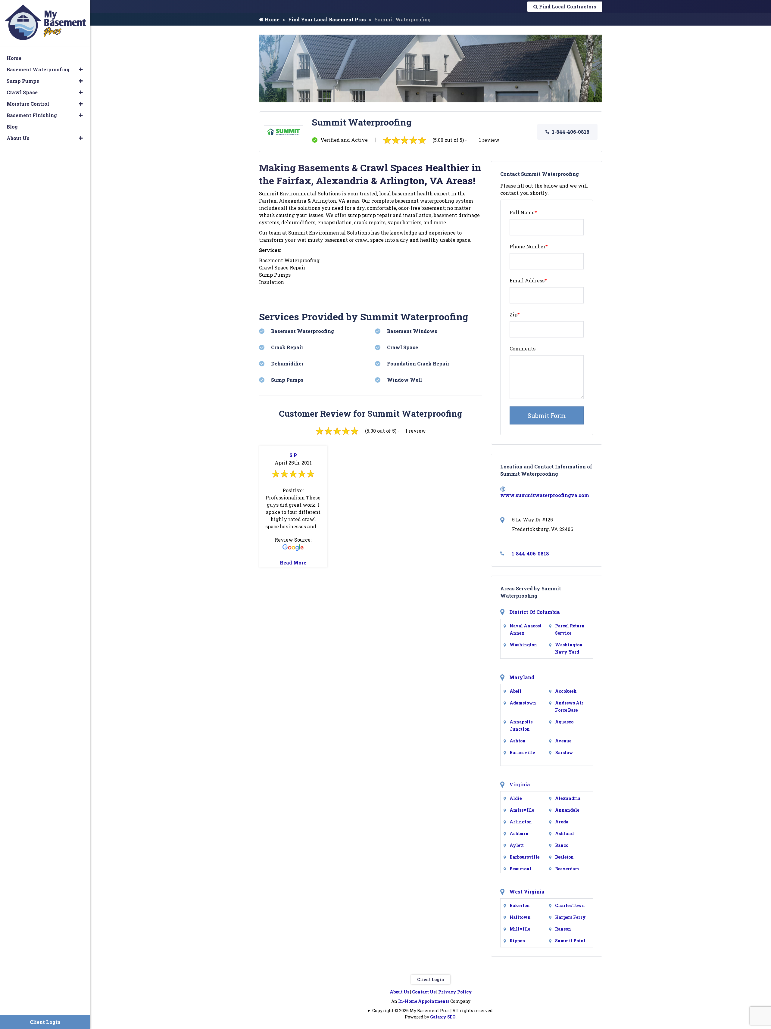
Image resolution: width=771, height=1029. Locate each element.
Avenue (563, 741)
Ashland (564, 833)
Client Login (430, 979)
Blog (12, 126)
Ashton (518, 741)
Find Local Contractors (567, 6)
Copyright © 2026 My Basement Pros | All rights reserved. (433, 1010)
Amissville (522, 810)
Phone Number (529, 246)
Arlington (521, 822)
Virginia (519, 784)
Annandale (567, 810)
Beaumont (520, 869)
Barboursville (524, 857)
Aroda (561, 822)
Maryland (521, 677)
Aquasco (564, 722)
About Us (399, 992)
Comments (522, 348)
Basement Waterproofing (38, 69)
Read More (293, 562)
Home (271, 19)
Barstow (564, 752)
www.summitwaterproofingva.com (544, 495)
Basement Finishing (32, 115)
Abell (515, 691)
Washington (523, 645)
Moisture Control (28, 104)
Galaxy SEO (443, 1017)
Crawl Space (22, 92)
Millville (520, 929)
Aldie (516, 798)
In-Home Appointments (423, 1001)
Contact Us (423, 992)
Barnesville (522, 752)
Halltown (520, 917)
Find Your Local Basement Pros (327, 19)
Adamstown (523, 703)
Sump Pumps (23, 81)
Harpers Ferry (570, 917)
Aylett (517, 845)
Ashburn (519, 833)
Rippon (517, 941)
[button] (81, 69)
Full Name (523, 212)
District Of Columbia (534, 612)
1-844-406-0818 (570, 132)
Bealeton (564, 857)
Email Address (528, 280)
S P (293, 455)
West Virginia (527, 891)
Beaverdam (567, 869)
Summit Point (570, 941)
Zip (515, 314)
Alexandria (567, 798)
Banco (561, 845)
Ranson (563, 929)
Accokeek (566, 691)
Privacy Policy (455, 992)
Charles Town (570, 905)
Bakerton (520, 905)
